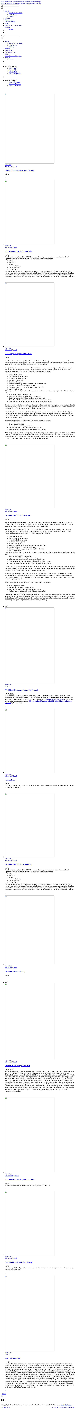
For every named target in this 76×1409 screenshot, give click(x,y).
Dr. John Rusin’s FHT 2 (14, 972)
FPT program (59, 699)
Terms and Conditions (59, 1407)
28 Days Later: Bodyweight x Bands (19, 170)
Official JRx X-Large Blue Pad (17, 1066)
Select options (9, 1176)
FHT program (49, 699)
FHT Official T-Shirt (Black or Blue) (19, 1180)
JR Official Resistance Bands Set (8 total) (21, 690)
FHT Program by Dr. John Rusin (18, 251)
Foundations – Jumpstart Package (19, 1262)
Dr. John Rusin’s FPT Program (17, 515)
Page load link (5, 1407)
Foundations (10, 780)
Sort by (13, 68)
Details (15, 166)
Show (14, 82)
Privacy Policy (70, 1407)
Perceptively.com (66, 1405)
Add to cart (8, 166)
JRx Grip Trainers (12, 1358)
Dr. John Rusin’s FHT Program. (18, 864)
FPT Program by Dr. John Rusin (18, 354)
